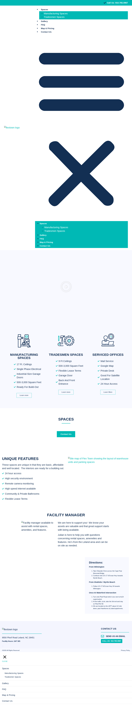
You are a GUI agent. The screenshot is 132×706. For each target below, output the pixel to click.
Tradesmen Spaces (54, 17)
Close (4, 661)
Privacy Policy (125, 650)
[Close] (5, 657)
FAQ (43, 25)
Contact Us (46, 32)
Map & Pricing (47, 28)
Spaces (44, 9)
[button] (81, 127)
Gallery (44, 21)
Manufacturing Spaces (56, 13)
